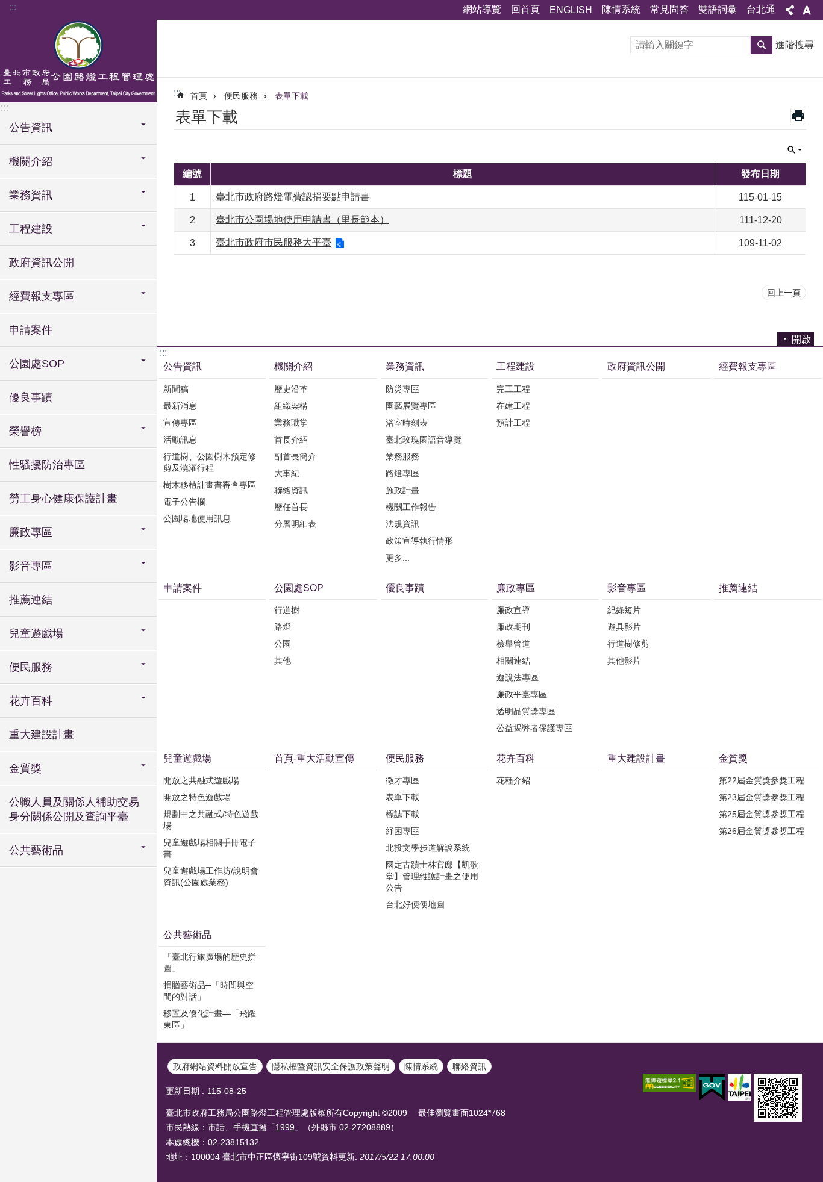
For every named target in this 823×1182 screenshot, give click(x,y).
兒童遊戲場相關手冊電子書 (209, 848)
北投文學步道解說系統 (428, 848)
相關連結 (513, 660)
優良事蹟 (30, 397)
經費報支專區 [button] (41, 296)
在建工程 (513, 406)
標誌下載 (402, 814)
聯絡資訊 (291, 490)
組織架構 (291, 406)
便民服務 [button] (30, 667)
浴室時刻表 (407, 423)
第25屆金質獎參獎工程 (761, 814)
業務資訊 (405, 366)
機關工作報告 (411, 507)
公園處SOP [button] (36, 364)
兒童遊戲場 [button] (36, 633)
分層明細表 (295, 524)
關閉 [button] (790, 10)
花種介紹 (513, 780)
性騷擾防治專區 (47, 465)
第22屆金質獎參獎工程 (761, 780)
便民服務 (241, 96)
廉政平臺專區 (521, 694)
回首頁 (525, 9)
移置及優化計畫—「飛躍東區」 (209, 1019)
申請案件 (30, 330)
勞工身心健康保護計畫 (63, 499)
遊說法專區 (517, 677)
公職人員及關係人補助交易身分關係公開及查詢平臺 (74, 809)
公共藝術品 (187, 935)
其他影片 (624, 660)
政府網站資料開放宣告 (215, 1066)
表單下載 (291, 96)
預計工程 (513, 423)
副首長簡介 (295, 456)
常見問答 (669, 9)
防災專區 (402, 389)
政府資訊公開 (41, 263)
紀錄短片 (624, 610)
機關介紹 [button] (30, 161)
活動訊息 (180, 439)
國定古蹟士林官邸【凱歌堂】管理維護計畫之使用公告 (432, 876)
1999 (285, 1127)
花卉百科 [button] (30, 701)
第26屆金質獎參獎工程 (761, 831)
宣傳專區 (180, 423)
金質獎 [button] (25, 768)
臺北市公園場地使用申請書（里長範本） (302, 219)
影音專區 (626, 588)
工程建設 (515, 366)
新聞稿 (176, 389)
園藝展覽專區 (411, 406)
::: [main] (177, 92)
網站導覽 (482, 9)
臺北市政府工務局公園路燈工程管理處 (78, 60)
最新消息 (180, 406)
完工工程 (513, 389)
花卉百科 (515, 758)
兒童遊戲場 (187, 758)
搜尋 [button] (761, 45)
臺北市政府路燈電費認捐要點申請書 (293, 196)
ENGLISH (570, 10)
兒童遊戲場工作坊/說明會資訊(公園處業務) (210, 876)
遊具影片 (624, 627)
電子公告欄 (184, 501)
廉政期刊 (513, 627)
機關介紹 (293, 366)
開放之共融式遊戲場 (201, 780)
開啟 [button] (801, 339)
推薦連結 (30, 600)
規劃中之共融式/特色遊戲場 (210, 819)
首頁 (198, 96)
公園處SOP (299, 588)
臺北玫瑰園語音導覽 (424, 439)
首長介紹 (291, 439)
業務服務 (402, 456)
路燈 (282, 627)
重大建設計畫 (41, 735)
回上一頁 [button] (784, 292)
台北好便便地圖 (415, 904)
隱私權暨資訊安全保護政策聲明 (331, 1066)
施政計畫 (402, 490)
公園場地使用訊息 (197, 518)
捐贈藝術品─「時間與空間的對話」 (208, 990)
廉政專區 (515, 588)
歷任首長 (291, 507)
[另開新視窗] (669, 1083)
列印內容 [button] (798, 115)
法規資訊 (402, 524)
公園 (282, 644)
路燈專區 (402, 473)
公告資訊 (182, 366)
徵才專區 (402, 780)
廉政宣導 (513, 610)
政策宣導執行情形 (419, 541)
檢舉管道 (513, 644)
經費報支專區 (748, 366)
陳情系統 (621, 9)
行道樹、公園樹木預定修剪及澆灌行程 (209, 462)
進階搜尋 (794, 45)
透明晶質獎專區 (525, 711)
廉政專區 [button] (30, 532)
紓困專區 (402, 831)
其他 (282, 660)
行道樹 (286, 610)
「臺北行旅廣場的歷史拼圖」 (209, 962)
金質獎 (733, 758)
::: (12, 7)
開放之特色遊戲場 (197, 797)
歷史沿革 (291, 389)
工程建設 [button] (30, 229)
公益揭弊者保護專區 (534, 728)
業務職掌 (291, 423)
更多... (398, 557)
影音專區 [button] (30, 566)
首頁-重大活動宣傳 (314, 758)
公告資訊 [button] (30, 128)
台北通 (760, 9)
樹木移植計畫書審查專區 (209, 485)
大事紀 (286, 473)
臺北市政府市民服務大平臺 (273, 242)
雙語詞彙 (717, 9)
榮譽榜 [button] (25, 431)
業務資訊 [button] (30, 195)
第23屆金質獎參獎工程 (761, 797)
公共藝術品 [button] (36, 850)
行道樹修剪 (628, 644)
